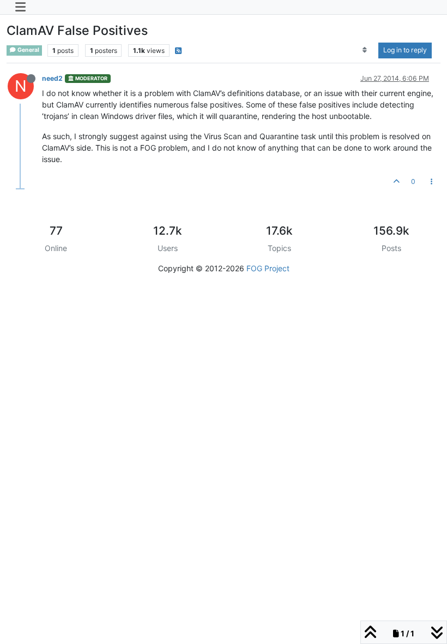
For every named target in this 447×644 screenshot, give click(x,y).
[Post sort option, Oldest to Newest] (365, 50)
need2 (52, 78)
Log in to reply (405, 50)
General (27, 49)
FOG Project (267, 268)
